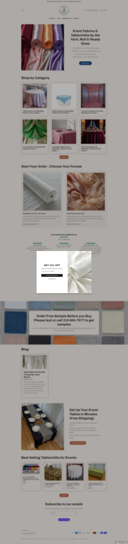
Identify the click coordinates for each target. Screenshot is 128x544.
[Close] (89, 253)
